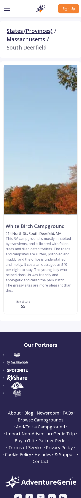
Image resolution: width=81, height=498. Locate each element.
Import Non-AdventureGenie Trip (40, 433)
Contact (40, 461)
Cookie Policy (18, 454)
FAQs (68, 413)
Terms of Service (25, 447)
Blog (28, 413)
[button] (40, 9)
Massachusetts (26, 39)
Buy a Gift (25, 440)
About (14, 413)
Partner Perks (52, 440)
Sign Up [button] (68, 8)
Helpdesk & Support (55, 454)
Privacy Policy (59, 447)
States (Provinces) (29, 31)
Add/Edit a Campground (40, 426)
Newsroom (48, 413)
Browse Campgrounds (41, 420)
